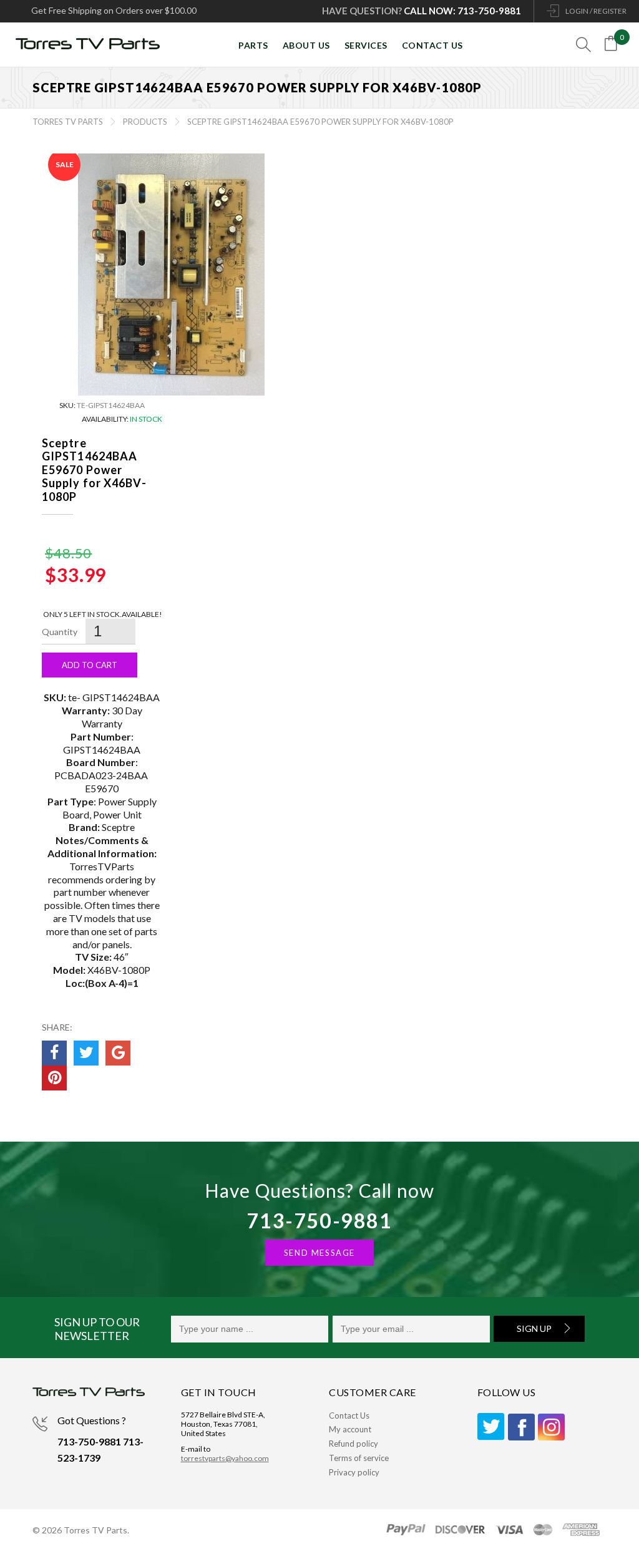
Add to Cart (89, 665)
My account (350, 1429)
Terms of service (359, 1458)
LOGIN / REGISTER (596, 11)
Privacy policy (354, 1472)
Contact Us (349, 1415)
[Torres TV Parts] (92, 45)
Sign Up (534, 1328)
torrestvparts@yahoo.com (225, 1458)
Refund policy (353, 1444)
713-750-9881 (319, 1220)
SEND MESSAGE (319, 1253)
